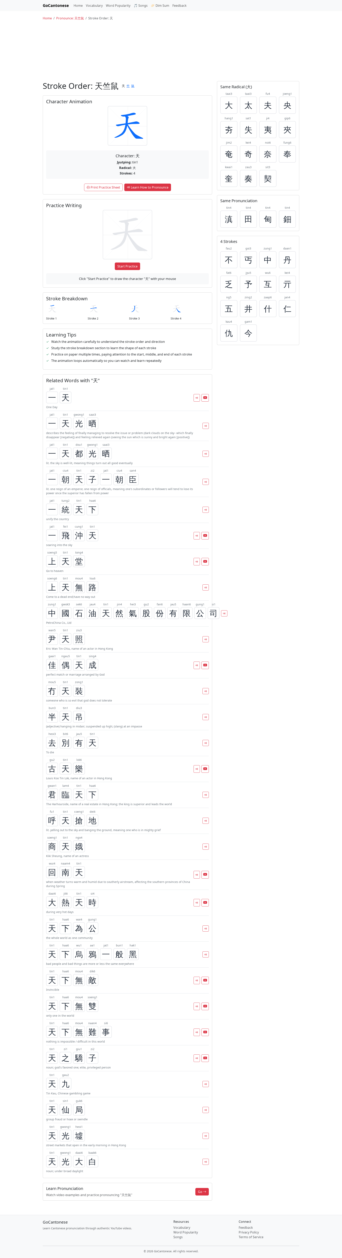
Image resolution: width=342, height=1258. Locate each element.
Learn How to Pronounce (149, 187)
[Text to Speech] (197, 398)
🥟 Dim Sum (160, 5)
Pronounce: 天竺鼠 (70, 18)
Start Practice (127, 266)
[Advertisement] (171, 51)
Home (78, 5)
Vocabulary (94, 5)
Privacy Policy (249, 1232)
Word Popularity (118, 5)
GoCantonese (56, 5)
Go (200, 1192)
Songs (178, 1237)
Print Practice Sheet (105, 187)
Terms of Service (251, 1237)
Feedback (179, 5)
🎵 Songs (141, 5)
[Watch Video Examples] (205, 398)
